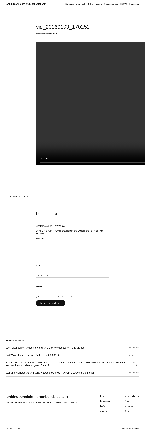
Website (39, 286)
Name (38, 265)
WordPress (135, 428)
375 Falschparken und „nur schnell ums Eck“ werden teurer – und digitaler (45, 347)
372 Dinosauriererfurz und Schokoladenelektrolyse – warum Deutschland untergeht (50, 372)
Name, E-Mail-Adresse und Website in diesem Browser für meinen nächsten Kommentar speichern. (73, 297)
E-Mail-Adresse (42, 276)
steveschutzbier (50, 33)
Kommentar (40, 239)
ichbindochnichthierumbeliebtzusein (26, 3)
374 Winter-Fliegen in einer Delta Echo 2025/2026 (33, 355)
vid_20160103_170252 (19, 197)
